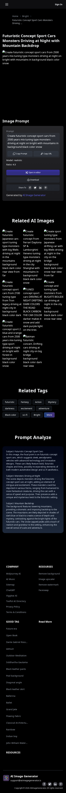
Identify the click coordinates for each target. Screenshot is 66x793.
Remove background (49, 573)
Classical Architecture (17, 722)
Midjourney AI (13, 573)
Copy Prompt (21, 153)
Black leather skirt (15, 689)
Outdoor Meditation (16, 655)
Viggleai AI (11, 595)
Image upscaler (47, 579)
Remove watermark (48, 584)
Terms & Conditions (16, 612)
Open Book (11, 635)
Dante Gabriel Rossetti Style (17, 642)
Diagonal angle (14, 682)
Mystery (52, 402)
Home (15, 16)
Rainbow (10, 729)
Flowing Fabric (13, 716)
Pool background (14, 675)
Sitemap (10, 584)
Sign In (58, 4)
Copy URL (48, 153)
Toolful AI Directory (16, 601)
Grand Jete (11, 709)
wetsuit (10, 648)
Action (38, 402)
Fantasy (25, 402)
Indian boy (11, 736)
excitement (26, 408)
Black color (10, 414)
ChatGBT (10, 590)
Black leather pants (16, 669)
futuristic (9, 402)
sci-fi (25, 414)
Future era (11, 628)
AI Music (10, 579)
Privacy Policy (13, 606)
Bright (25, 16)
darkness (9, 408)
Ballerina (10, 695)
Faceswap (44, 590)
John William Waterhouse (17, 742)
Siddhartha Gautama (17, 662)
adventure (44, 408)
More (49, 414)
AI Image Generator (34, 195)
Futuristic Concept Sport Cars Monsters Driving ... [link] (32, 22)
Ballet (9, 702)
